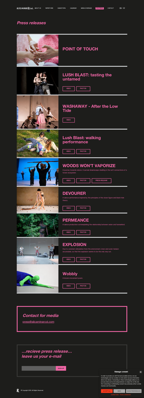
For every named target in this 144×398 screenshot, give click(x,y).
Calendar (73, 8)
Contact (111, 8)
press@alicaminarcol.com (38, 322)
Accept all (107, 391)
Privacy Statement (125, 394)
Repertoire (49, 8)
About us (38, 8)
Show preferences (134, 391)
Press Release (101, 180)
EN (120, 8)
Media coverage (86, 8)
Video (68, 88)
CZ (123, 8)
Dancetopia (62, 8)
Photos (83, 88)
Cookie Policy (115, 394)
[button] (141, 372)
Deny (119, 391)
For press (99, 8)
